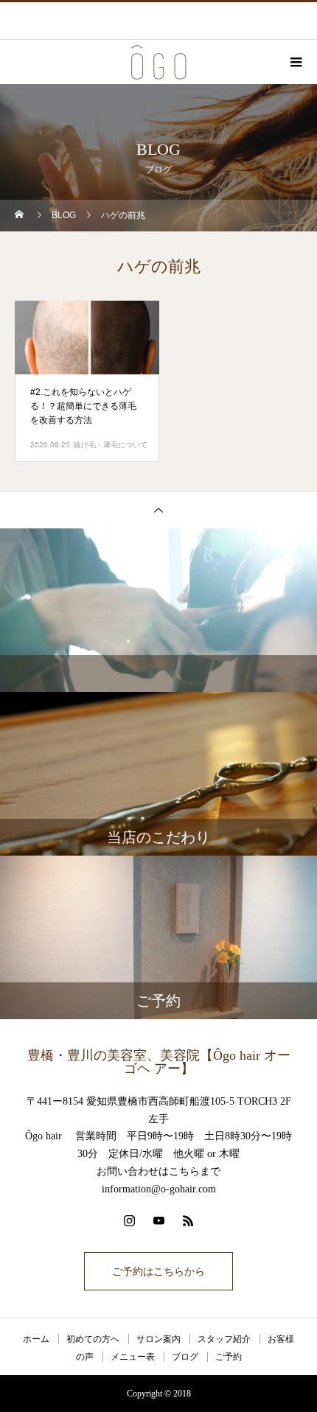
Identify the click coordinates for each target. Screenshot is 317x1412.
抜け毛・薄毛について (110, 445)
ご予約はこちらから (158, 1271)
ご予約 (228, 1357)
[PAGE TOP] (158, 509)
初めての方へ (92, 1339)
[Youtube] (158, 1220)
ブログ (185, 1357)
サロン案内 (158, 1339)
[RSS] (188, 1220)
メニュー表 (133, 1357)
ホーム (36, 1339)
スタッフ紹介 (224, 1339)
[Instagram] (129, 1220)
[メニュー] (295, 62)
